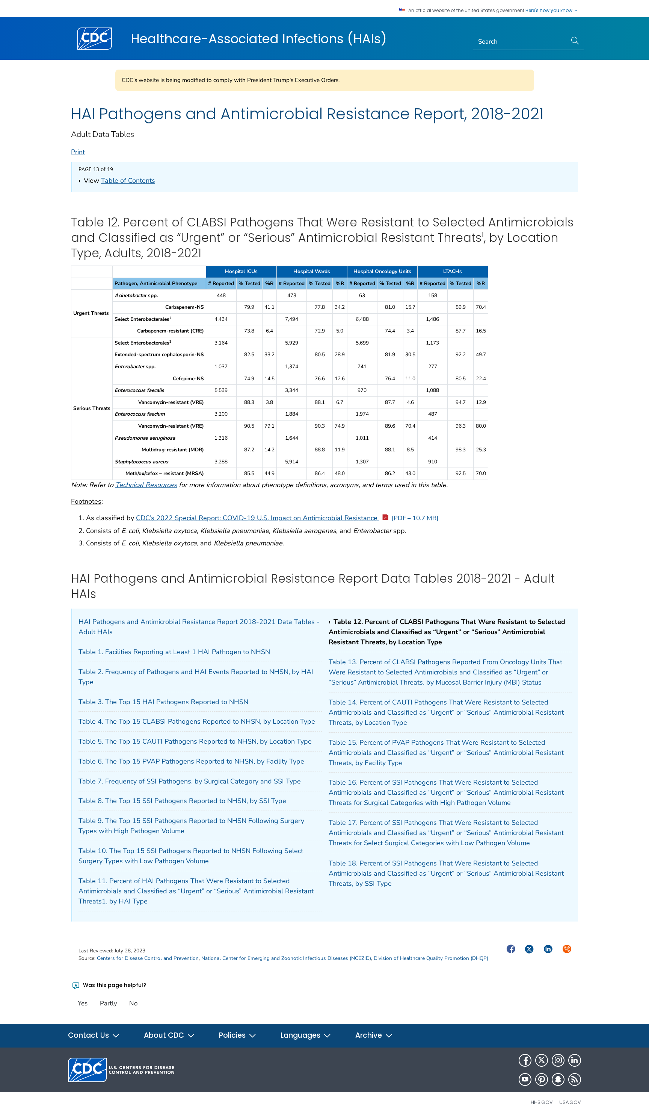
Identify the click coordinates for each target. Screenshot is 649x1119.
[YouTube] (525, 1079)
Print (78, 151)
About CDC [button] (165, 1035)
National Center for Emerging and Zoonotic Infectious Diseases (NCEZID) (286, 958)
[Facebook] (525, 1060)
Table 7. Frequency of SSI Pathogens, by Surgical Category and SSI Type (189, 781)
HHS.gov (542, 1102)
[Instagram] (558, 1060)
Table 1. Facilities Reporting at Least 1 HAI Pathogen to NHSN (174, 651)
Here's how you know (549, 10)
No (133, 1003)
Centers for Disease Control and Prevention (148, 958)
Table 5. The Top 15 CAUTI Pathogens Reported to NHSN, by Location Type (195, 741)
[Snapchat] (558, 1079)
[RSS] (574, 1079)
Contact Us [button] (89, 1035)
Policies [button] (233, 1035)
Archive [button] (369, 1035)
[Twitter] (541, 1060)
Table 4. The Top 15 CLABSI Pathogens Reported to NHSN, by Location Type (196, 721)
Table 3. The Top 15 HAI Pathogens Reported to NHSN (163, 701)
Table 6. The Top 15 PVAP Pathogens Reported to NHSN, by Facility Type (191, 761)
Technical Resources (146, 484)
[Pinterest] (541, 1079)
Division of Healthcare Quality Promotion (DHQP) (431, 958)
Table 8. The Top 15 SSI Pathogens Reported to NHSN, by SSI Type (182, 800)
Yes (83, 1003)
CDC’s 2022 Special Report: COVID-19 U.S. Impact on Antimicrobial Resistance (287, 517)
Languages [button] (301, 1035)
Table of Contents (128, 180)
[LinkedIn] (574, 1060)
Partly (108, 1003)
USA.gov (570, 1102)
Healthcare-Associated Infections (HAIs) (259, 38)
